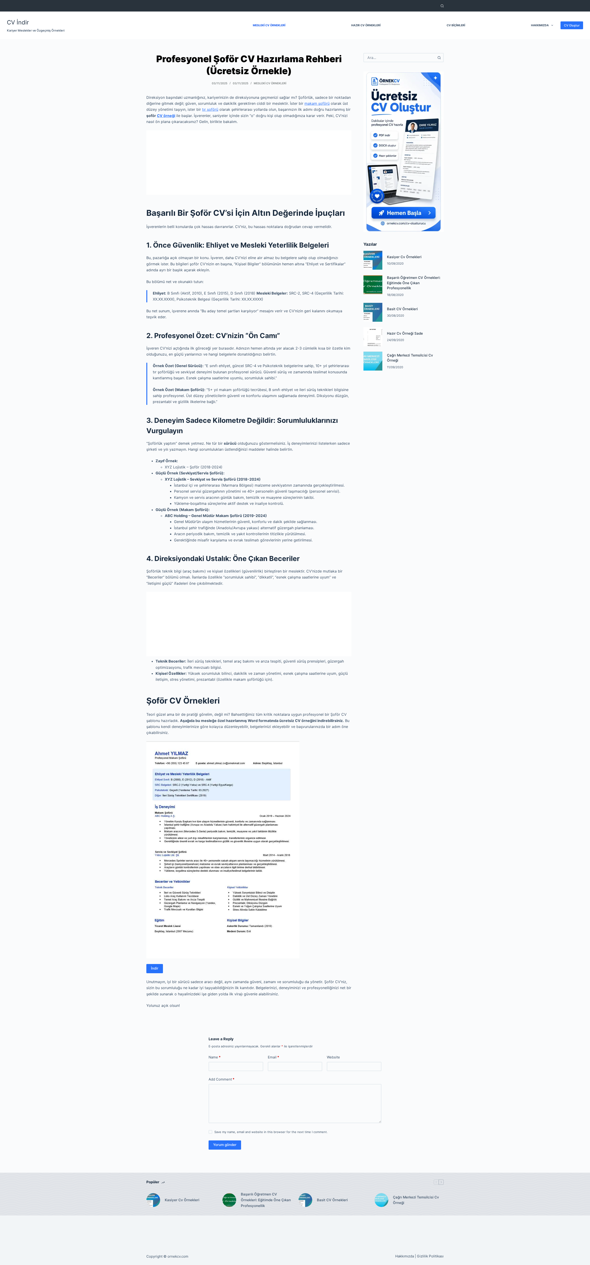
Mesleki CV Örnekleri (269, 25)
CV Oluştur (572, 25)
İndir (154, 968)
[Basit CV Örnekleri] (372, 312)
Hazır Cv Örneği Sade (405, 333)
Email (273, 1057)
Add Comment (221, 1079)
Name (215, 1057)
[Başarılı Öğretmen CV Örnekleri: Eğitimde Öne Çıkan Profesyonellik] (372, 284)
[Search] (442, 5)
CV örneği (166, 115)
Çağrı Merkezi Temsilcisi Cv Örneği (416, 1200)
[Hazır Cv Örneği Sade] (372, 336)
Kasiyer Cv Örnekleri (404, 257)
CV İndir (18, 22)
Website (333, 1057)
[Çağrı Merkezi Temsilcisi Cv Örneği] (372, 361)
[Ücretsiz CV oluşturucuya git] (403, 151)
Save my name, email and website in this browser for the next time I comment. (271, 1132)
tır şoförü (210, 109)
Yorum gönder (224, 1144)
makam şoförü (317, 103)
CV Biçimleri (456, 25)
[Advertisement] (248, 162)
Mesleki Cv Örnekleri (270, 83)
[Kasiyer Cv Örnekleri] (372, 260)
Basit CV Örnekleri (402, 309)
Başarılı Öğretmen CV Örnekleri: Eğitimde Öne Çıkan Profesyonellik (413, 282)
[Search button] (439, 57)
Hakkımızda (540, 25)
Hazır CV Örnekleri (366, 25)
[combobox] (399, 57)
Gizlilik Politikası (430, 1256)
